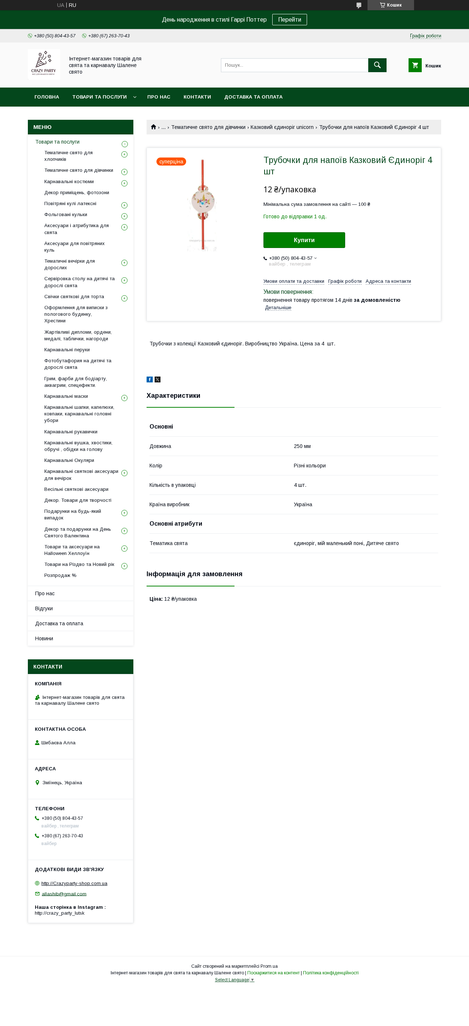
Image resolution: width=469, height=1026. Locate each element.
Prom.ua (269, 966)
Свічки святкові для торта (74, 296)
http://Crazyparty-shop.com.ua (74, 883)
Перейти (289, 19)
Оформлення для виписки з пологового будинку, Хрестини (76, 314)
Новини (44, 638)
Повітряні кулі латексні (70, 203)
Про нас (158, 97)
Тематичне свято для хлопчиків (68, 156)
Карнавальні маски (66, 396)
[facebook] (150, 381)
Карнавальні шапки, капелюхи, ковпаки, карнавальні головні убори (79, 413)
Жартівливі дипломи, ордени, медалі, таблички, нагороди (78, 335)
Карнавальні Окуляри (69, 460)
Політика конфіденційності (331, 972)
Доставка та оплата (253, 97)
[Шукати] (377, 65)
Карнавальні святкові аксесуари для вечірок (81, 474)
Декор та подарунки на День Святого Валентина (77, 532)
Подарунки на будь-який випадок (72, 514)
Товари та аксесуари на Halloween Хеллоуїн (72, 550)
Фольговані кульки (65, 214)
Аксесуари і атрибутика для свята (76, 229)
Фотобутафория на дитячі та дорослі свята (77, 364)
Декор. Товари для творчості (77, 500)
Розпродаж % (60, 575)
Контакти (197, 97)
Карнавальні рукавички (70, 431)
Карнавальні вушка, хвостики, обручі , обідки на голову (78, 446)
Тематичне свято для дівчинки (208, 127)
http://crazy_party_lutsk (60, 913)
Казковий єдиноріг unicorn (282, 127)
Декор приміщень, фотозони (76, 192)
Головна (46, 97)
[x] (157, 381)
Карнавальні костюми (69, 181)
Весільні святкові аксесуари (76, 489)
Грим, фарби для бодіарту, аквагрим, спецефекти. (75, 382)
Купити (304, 240)
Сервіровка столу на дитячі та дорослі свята (79, 282)
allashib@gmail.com (64, 893)
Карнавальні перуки (67, 349)
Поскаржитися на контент (273, 972)
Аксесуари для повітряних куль (74, 247)
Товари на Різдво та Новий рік (79, 564)
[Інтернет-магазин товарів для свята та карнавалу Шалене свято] (44, 78)
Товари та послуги (99, 97)
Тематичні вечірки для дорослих (69, 264)
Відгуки (44, 608)
